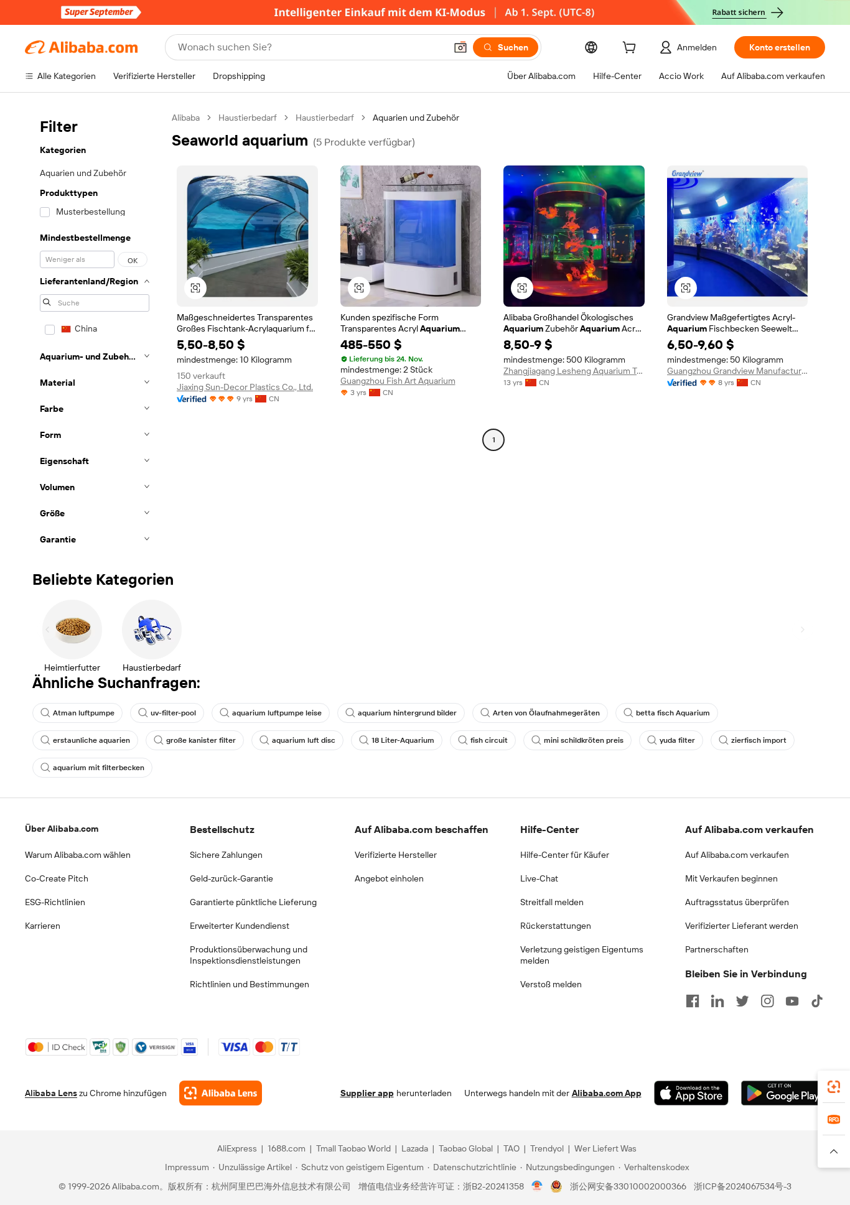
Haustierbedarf (247, 118)
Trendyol (547, 1148)
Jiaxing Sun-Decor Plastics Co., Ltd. (245, 387)
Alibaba (186, 118)
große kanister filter (201, 740)
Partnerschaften (717, 949)
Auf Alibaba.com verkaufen (737, 855)
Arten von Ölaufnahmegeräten (546, 713)
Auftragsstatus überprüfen (737, 902)
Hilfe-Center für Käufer (564, 855)
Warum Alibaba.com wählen (78, 855)
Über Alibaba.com (61, 829)
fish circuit (489, 740)
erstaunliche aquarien (91, 740)
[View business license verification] (537, 1186)
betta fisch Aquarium (673, 713)
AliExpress (237, 1148)
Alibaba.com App (607, 1093)
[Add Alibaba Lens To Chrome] (220, 1093)
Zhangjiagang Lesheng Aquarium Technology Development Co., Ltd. (574, 371)
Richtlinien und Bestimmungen (249, 984)
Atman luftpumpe (83, 713)
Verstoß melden (551, 984)
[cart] (631, 49)
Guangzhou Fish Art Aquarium (397, 381)
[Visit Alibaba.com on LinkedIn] (717, 1000)
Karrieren (42, 926)
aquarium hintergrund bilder (407, 713)
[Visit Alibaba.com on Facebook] (692, 1000)
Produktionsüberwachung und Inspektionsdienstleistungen (248, 954)
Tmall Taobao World (353, 1148)
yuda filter (677, 740)
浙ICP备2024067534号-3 (743, 1186)
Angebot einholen (389, 878)
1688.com (287, 1148)
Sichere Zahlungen (226, 855)
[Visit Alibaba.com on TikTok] (817, 1000)
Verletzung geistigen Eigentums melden (581, 954)
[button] (460, 47)
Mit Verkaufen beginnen (731, 878)
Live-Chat (539, 878)
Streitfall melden (552, 902)
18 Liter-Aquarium (402, 740)
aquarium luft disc (303, 740)
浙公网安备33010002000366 (628, 1186)
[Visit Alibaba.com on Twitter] (742, 1000)
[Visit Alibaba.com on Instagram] (767, 1000)
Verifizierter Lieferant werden (741, 926)
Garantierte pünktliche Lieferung (253, 902)
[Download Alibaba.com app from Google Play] (783, 1093)
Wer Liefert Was (605, 1148)
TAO (511, 1148)
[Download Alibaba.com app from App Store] (691, 1093)
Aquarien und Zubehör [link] (416, 118)
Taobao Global (466, 1148)
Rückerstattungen (555, 926)
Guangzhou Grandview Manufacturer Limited (737, 371)
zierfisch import (759, 740)
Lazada (414, 1148)
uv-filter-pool (173, 713)
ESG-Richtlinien (55, 902)
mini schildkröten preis (583, 740)
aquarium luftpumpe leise (277, 713)
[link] (834, 1087)
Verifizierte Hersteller (396, 855)
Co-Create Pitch (56, 878)
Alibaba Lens (51, 1093)
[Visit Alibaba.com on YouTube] (792, 1000)
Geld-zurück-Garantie (231, 878)
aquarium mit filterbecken (98, 767)
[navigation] (94, 332)
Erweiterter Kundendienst (239, 926)
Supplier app (367, 1093)
